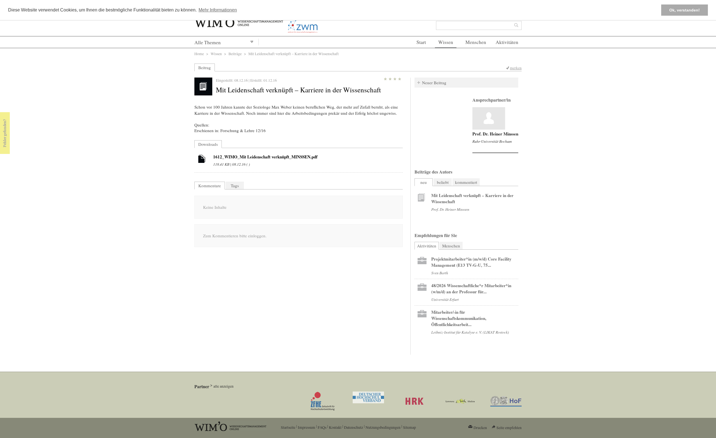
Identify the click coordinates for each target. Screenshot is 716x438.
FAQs (322, 427)
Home (199, 53)
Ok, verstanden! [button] (684, 10)
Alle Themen (207, 42)
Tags (235, 185)
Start (421, 42)
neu (423, 182)
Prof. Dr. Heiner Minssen (495, 134)
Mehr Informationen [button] (218, 10)
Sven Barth (439, 272)
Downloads (208, 144)
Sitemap (409, 427)
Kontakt (335, 427)
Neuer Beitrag (434, 82)
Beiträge (235, 53)
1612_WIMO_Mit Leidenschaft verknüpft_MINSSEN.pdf (265, 157)
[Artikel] (201, 160)
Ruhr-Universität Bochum (492, 141)
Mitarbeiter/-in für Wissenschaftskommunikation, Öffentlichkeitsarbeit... (458, 318)
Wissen (445, 42)
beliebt (443, 182)
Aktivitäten (507, 42)
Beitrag (204, 67)
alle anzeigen (223, 386)
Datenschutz (353, 427)
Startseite (288, 427)
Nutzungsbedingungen (383, 427)
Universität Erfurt (445, 299)
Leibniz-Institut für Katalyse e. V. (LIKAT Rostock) (470, 332)
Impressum (306, 427)
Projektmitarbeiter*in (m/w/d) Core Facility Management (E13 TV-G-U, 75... (471, 262)
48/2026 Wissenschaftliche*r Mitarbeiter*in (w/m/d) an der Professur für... (471, 288)
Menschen (475, 42)
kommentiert (466, 182)
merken (516, 68)
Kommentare (209, 185)
